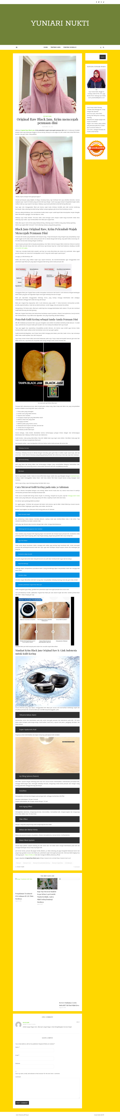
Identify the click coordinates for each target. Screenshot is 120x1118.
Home (46, 47)
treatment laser (74, 476)
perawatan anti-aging (21, 248)
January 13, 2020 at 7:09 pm (29, 1024)
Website (17, 1063)
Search (102, 57)
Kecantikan (47, 116)
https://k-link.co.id (30, 855)
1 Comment (76, 867)
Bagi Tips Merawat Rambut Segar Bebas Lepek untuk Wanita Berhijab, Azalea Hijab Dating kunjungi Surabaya (46, 897)
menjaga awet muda (74, 495)
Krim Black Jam (68, 863)
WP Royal (26, 1115)
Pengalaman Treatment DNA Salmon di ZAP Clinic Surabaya (24, 896)
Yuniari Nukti (60, 23)
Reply (78, 1022)
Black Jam (32, 130)
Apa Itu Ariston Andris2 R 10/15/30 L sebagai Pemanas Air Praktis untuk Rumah (96, 129)
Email (17, 1055)
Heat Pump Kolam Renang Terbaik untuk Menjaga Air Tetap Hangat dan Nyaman (96, 109)
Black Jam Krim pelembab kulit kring (41, 863)
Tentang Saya (55, 47)
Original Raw (24, 130)
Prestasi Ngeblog (69, 47)
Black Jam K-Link (27, 863)
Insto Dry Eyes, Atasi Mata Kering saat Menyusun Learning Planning (96, 115)
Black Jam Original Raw (57, 863)
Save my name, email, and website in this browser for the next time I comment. (37, 1073)
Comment (18, 1077)
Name (17, 1047)
